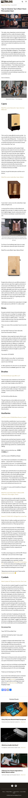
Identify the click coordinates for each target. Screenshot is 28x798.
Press (3, 791)
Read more (23, 747)
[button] (26, 1)
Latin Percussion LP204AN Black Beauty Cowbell (13, 417)
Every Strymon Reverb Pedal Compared (14, 719)
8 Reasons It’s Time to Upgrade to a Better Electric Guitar (12, 771)
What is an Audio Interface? (10, 745)
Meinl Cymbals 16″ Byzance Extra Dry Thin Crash (13, 581)
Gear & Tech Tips (5, 5)
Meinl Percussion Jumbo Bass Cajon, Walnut (12, 177)
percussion (12, 679)
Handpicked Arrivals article (7, 573)
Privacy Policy (9, 791)
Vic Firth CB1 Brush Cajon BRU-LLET (10, 375)
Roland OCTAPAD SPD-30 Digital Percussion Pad (13, 516)
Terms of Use (16, 791)
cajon (7, 679)
